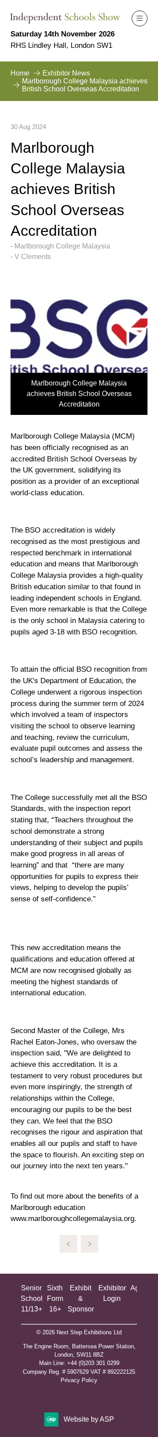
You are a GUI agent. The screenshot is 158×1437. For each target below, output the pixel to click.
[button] (139, 18)
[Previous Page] (68, 1244)
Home (20, 73)
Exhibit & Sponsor (81, 1298)
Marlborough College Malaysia (62, 246)
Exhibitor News (66, 73)
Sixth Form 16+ (55, 1298)
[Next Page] (89, 1244)
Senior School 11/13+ (32, 1298)
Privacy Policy (79, 1380)
